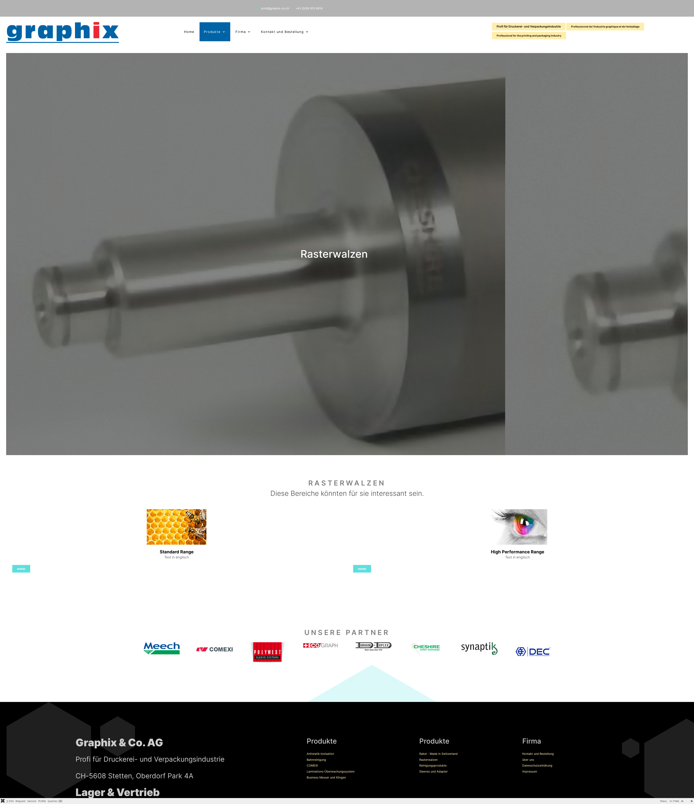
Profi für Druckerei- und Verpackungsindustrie (529, 26)
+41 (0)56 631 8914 (309, 8)
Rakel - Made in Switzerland (438, 754)
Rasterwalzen (428, 759)
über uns (528, 759)
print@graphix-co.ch (275, 8)
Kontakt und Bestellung (538, 754)
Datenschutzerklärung (537, 765)
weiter (21, 569)
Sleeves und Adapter (433, 771)
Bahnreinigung (316, 759)
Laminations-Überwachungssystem (331, 771)
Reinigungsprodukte (433, 765)
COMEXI (312, 765)
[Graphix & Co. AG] (86, 32)
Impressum (529, 771)
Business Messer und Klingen (326, 777)
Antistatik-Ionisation (320, 754)
